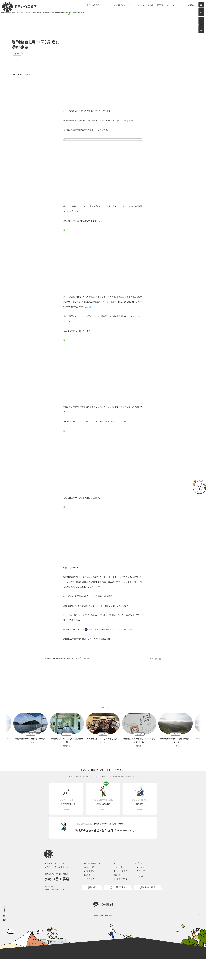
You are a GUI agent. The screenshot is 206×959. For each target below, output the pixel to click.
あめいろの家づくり (117, 5)
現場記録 (142, 876)
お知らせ (142, 867)
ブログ (139, 863)
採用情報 (117, 875)
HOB (115, 863)
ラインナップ (134, 5)
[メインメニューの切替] (201, 4)
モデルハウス (172, 5)
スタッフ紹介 (119, 867)
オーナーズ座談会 (188, 5)
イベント (142, 870)
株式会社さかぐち (120, 879)
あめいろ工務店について (96, 5)
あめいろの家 (89, 867)
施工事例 (160, 5)
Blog (20, 74)
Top (13, 74)
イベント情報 (148, 5)
